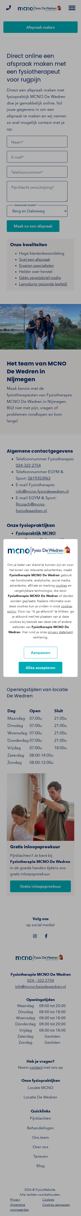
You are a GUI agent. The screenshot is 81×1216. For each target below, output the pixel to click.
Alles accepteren (40, 667)
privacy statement (60, 632)
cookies (61, 586)
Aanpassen (40, 652)
